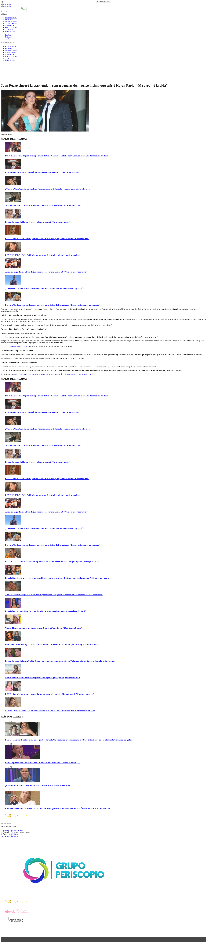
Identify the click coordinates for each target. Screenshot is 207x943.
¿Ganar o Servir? (11, 23)
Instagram (8, 37)
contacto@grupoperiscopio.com (12, 830)
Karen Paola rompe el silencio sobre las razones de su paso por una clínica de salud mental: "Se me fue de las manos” (54, 374)
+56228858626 (13, 834)
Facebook (8, 35)
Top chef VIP (9, 29)
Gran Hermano (10, 25)
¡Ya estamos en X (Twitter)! (18, 346)
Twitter (7, 39)
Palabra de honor (11, 27)
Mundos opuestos (11, 21)
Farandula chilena (11, 18)
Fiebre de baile (10, 31)
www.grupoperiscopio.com (10, 836)
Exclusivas (9, 20)
